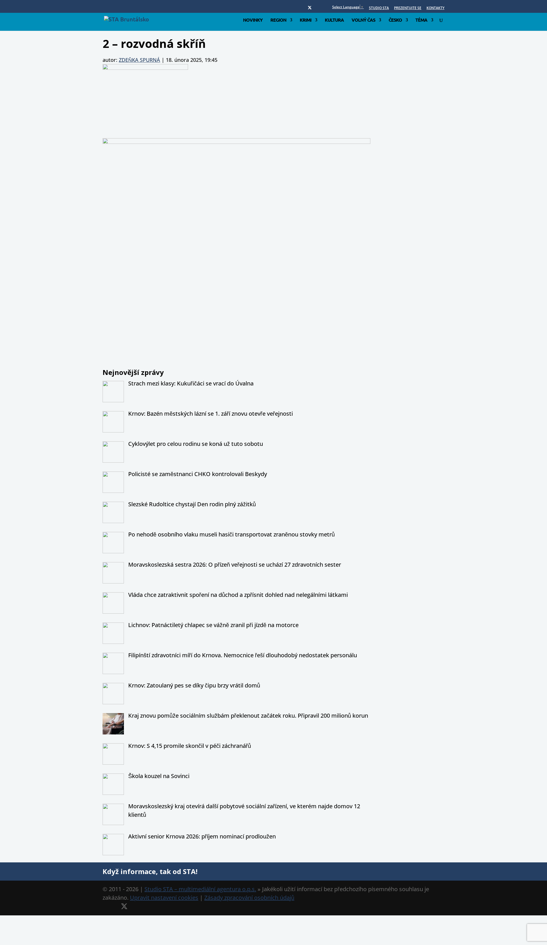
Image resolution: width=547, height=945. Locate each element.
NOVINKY (253, 20)
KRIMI (305, 20)
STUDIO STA (379, 8)
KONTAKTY (435, 8)
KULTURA (334, 20)
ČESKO (395, 20)
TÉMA (421, 20)
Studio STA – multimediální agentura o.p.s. (200, 889)
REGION (278, 20)
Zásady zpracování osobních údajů (249, 897)
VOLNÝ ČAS (363, 20)
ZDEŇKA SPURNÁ (139, 59)
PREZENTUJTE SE (407, 8)
